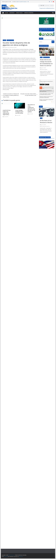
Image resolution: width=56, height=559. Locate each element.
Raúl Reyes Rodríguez (44, 69)
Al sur (6, 12)
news (41, 118)
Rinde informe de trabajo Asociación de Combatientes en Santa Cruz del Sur (46, 62)
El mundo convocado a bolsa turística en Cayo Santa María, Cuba (28, 94)
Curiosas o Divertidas (28, 12)
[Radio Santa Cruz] (3, 12)
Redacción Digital (14, 47)
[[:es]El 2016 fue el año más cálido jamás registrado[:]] (7, 103)
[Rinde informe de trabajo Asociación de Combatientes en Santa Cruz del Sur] (46, 52)
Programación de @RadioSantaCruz (47, 8)
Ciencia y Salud (19, 12)
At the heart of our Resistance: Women (46, 121)
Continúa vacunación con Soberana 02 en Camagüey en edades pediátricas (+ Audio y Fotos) (11, 95)
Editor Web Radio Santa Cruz (45, 126)
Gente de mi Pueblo (46, 57)
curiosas (4, 40)
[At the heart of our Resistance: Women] (46, 112)
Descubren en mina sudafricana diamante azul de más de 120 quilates (31, 108)
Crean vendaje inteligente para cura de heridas (19, 112)
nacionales (12, 12)
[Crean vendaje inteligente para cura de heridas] (19, 103)
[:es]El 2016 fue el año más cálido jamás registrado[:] (6, 112)
